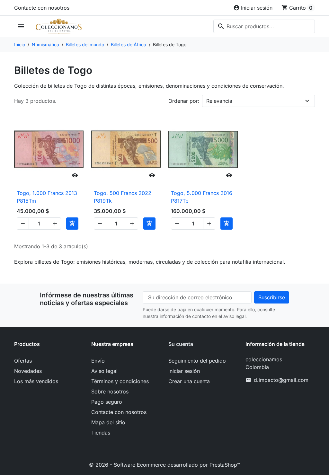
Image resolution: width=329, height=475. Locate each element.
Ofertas (23, 360)
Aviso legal (104, 371)
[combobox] (264, 26)
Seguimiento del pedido (197, 360)
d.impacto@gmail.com (281, 380)
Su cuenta (180, 344)
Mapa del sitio (108, 422)
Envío (98, 360)
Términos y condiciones (120, 381)
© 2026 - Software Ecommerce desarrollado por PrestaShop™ (164, 465)
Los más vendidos (36, 381)
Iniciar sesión (184, 371)
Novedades (28, 371)
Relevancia (219, 101)
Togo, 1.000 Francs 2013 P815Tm (47, 197)
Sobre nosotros (110, 391)
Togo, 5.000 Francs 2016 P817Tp (201, 197)
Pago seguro (106, 402)
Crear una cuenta (189, 381)
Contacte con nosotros (41, 7)
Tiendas (100, 432)
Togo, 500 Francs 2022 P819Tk (122, 197)
